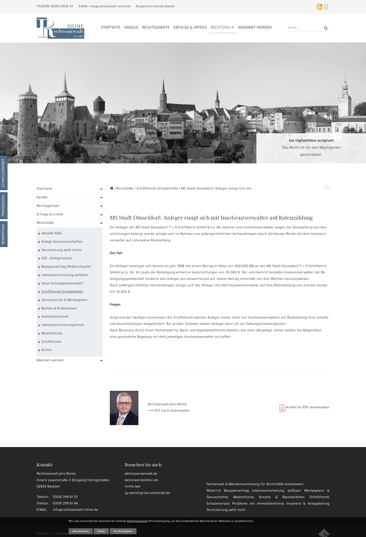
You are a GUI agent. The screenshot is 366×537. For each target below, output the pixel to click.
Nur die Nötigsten (123, 531)
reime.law (132, 487)
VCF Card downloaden (172, 411)
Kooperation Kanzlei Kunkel (155, 6)
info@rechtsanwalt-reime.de (75, 510)
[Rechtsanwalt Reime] (111, 189)
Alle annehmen (80, 531)
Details (101, 531)
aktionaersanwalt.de (141, 474)
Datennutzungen (137, 521)
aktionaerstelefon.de (141, 480)
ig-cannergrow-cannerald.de (147, 493)
